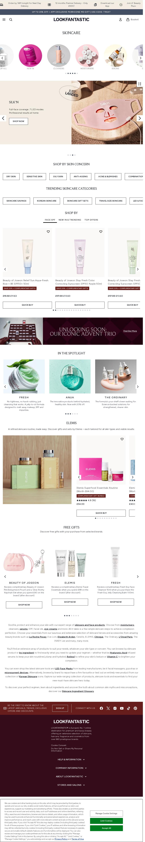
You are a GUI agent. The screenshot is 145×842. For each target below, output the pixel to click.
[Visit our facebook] (101, 708)
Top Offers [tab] (91, 220)
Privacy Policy (61, 839)
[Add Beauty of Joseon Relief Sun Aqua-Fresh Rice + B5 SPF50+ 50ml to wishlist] (48, 231)
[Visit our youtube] (121, 708)
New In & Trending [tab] (70, 220)
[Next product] (132, 477)
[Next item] (140, 58)
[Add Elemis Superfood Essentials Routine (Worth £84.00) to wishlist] (122, 439)
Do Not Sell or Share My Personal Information (66, 750)
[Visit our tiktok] (128, 708)
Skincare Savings (16, 201)
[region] (71, 820)
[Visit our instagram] (115, 708)
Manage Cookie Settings (106, 813)
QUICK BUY (27, 305)
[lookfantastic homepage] (71, 19)
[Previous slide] (3, 118)
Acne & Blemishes (108, 176)
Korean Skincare (46, 201)
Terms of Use (78, 839)
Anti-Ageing (81, 176)
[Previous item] (2, 58)
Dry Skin (11, 176)
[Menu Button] (3, 19)
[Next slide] (140, 118)
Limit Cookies (106, 821)
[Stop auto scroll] (140, 84)
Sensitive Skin (34, 176)
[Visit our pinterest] (135, 708)
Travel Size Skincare (110, 201)
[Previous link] (5, 386)
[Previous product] (79, 477)
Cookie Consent (58, 745)
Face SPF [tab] (50, 220)
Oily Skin (58, 176)
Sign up (60, 708)
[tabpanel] (71, 269)
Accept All (106, 828)
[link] (120, 19)
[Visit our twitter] (108, 708)
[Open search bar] (10, 19)
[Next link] (138, 386)
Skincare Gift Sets (77, 201)
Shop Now (18, 121)
